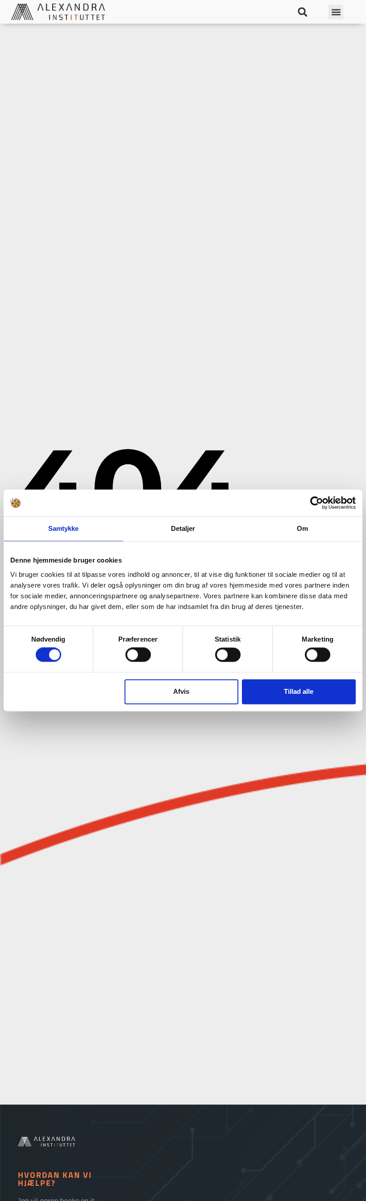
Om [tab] (302, 528)
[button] (302, 12)
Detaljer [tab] (183, 528)
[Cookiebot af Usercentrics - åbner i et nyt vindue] (317, 502)
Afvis (181, 691)
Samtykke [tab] (63, 528)
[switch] (138, 655)
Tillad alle (298, 691)
